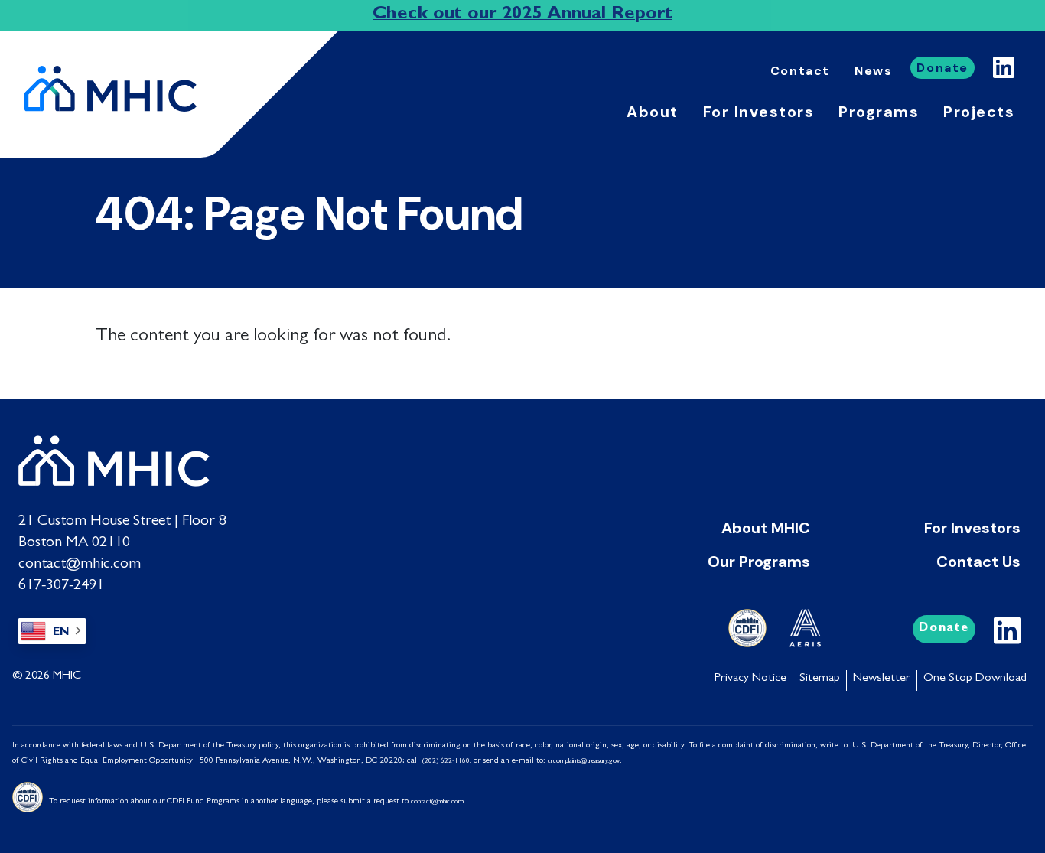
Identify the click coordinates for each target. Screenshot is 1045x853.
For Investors (972, 528)
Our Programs (759, 561)
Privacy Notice (750, 678)
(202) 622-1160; (446, 761)
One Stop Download (975, 678)
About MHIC (765, 528)
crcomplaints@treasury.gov (584, 761)
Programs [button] (878, 112)
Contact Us (978, 561)
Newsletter (881, 678)
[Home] (116, 89)
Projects (978, 112)
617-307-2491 (61, 586)
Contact (800, 71)
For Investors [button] (759, 112)
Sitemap (819, 678)
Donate (942, 68)
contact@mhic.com (79, 564)
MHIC (67, 676)
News (873, 71)
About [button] (653, 112)
